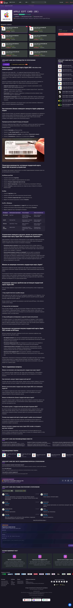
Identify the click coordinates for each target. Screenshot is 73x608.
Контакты (12, 583)
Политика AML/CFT (20, 583)
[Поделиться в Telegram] (71, 480)
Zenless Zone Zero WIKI (5, 583)
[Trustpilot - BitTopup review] (46, 600)
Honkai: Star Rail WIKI (4, 582)
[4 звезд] (9, 536)
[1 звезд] (3, 536)
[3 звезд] (7, 536)
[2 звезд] (5, 536)
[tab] (6, 64)
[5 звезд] (11, 536)
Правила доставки (20, 582)
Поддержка (13, 582)
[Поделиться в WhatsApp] (68, 480)
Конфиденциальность (29, 582)
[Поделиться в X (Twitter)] (65, 480)
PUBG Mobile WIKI (4, 584)
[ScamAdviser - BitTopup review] (27, 600)
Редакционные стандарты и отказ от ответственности (35, 583)
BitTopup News (3, 585)
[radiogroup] (7, 495)
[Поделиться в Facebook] (63, 480)
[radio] (5, 495)
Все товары (13, 584)
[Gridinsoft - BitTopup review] (36, 600)
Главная (2, 5)
